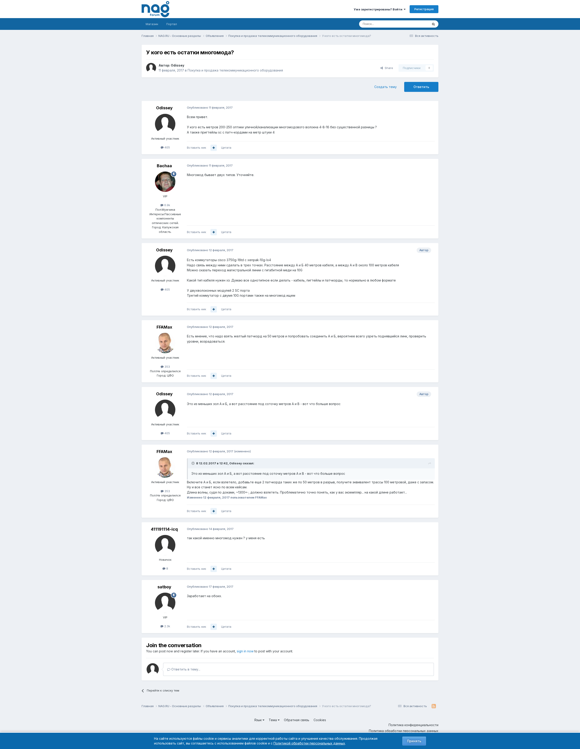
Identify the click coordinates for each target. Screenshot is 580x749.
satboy (164, 586)
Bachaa (164, 165)
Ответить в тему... (185, 669)
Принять (414, 741)
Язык (258, 720)
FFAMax (164, 327)
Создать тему (385, 87)
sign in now (245, 651)
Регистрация (424, 9)
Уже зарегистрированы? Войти (379, 9)
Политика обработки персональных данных (403, 731)
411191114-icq (164, 529)
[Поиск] (433, 24)
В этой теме (414, 24)
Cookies (320, 720)
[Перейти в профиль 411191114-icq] (165, 545)
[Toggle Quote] (193, 463)
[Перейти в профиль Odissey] (151, 68)
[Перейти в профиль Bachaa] (165, 182)
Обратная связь (296, 720)
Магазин (152, 24)
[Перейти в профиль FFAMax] (165, 343)
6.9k (166, 205)
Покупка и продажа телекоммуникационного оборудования (235, 70)
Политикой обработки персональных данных (309, 743)
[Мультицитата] (213, 148)
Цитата (226, 147)
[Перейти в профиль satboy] (165, 603)
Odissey (177, 65)
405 (167, 147)
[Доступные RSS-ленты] (433, 706)
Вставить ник (196, 147)
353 (167, 366)
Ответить (421, 87)
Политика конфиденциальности (413, 725)
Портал (171, 24)
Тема (273, 720)
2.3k (166, 626)
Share (388, 68)
